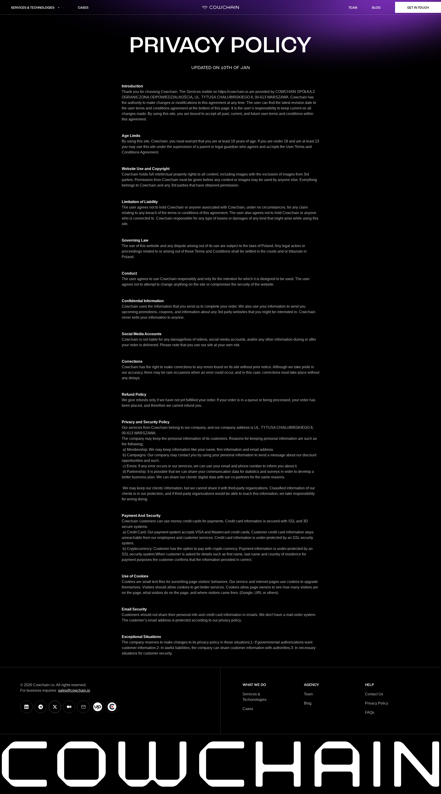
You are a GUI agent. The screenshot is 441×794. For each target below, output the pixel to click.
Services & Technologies (32, 7)
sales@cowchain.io (74, 690)
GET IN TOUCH (418, 7)
